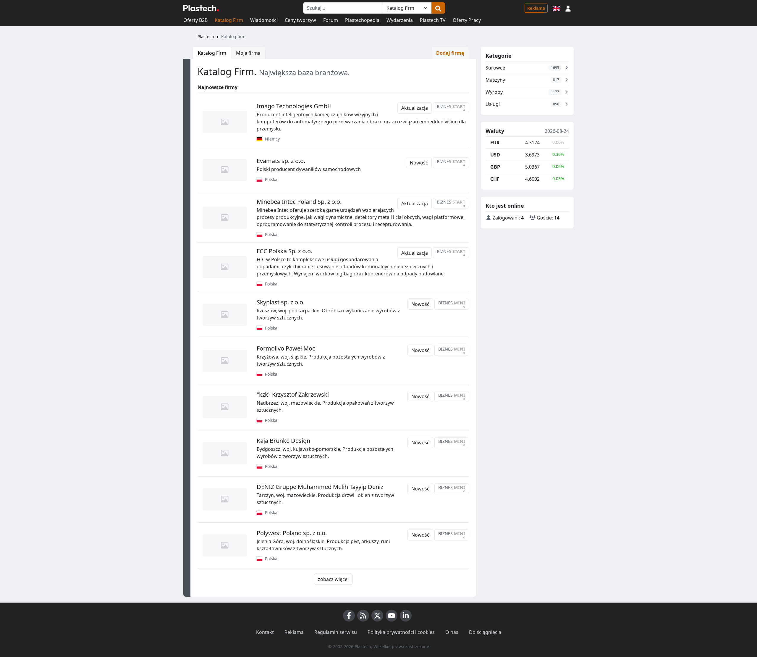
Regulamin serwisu (335, 632)
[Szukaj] (438, 8)
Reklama (536, 8)
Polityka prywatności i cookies (401, 632)
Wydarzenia (399, 20)
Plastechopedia (362, 20)
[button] (568, 8)
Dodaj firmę (450, 53)
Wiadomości (264, 20)
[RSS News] (363, 616)
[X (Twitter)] (377, 616)
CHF (494, 179)
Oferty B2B (195, 20)
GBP (495, 167)
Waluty (495, 131)
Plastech (206, 36)
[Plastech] (201, 8)
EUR (495, 142)
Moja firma (248, 53)
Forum (330, 20)
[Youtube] (391, 616)
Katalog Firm (229, 20)
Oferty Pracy (467, 20)
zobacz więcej (333, 579)
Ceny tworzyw (300, 20)
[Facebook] (349, 616)
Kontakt (265, 632)
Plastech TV (433, 20)
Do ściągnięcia (485, 632)
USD (495, 154)
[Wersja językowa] (556, 8)
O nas (451, 632)
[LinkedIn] (406, 616)
